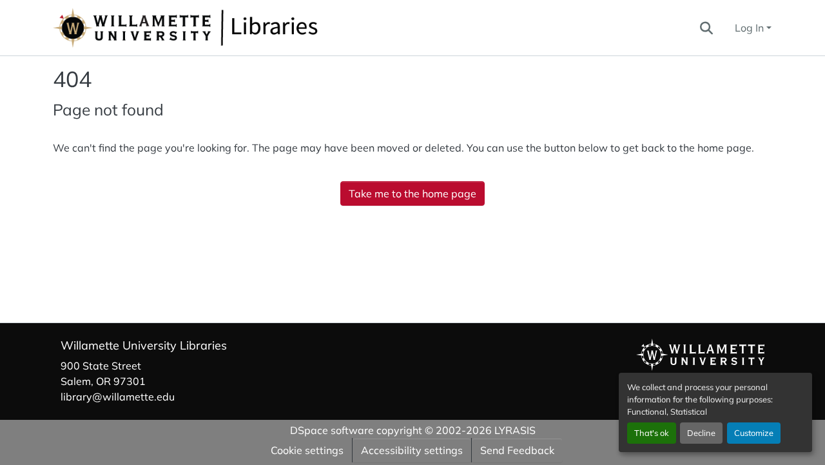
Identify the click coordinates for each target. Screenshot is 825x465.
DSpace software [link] (332, 430)
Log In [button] (750, 27)
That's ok (651, 433)
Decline (701, 433)
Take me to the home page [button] (412, 193)
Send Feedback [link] (517, 450)
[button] (228, 27)
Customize (753, 433)
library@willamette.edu (118, 396)
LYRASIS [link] (515, 430)
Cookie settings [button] (307, 450)
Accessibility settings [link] (412, 450)
